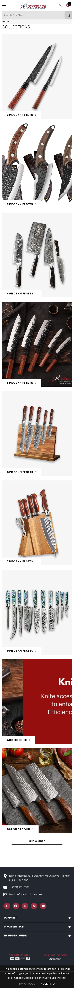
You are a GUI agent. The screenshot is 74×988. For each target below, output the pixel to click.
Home (5, 21)
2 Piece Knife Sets (20, 115)
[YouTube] (43, 906)
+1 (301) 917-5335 (19, 887)
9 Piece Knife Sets (20, 651)
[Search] (37, 15)
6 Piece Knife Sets (20, 472)
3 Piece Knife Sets (20, 204)
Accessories (17, 740)
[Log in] (60, 5)
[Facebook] (6, 906)
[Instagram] (16, 906)
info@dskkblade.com (29, 894)
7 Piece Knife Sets (20, 561)
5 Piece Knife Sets (20, 383)
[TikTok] (34, 906)
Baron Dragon (18, 829)
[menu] (4, 5)
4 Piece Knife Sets (20, 293)
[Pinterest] (25, 906)
